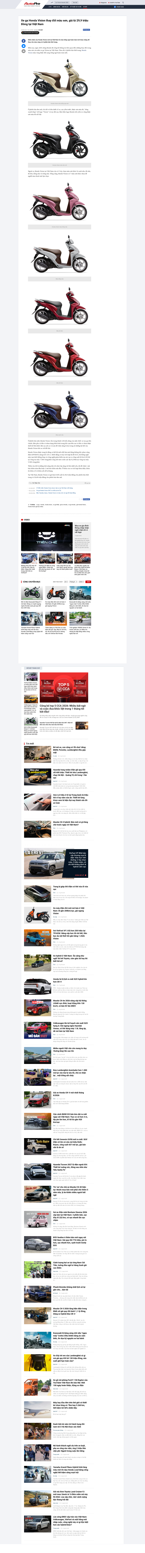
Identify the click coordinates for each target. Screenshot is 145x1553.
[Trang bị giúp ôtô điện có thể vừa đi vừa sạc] (37, 893)
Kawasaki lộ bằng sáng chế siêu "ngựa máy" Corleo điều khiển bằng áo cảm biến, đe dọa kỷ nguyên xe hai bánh (80, 605)
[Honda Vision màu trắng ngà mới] (59, 78)
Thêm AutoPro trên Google (31, 32)
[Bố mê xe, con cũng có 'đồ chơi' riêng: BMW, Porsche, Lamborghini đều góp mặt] (37, 754)
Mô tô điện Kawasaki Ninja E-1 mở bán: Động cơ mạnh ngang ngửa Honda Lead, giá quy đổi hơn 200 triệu (31, 605)
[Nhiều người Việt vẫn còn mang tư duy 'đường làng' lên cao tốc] (37, 1055)
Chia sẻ (87, 29)
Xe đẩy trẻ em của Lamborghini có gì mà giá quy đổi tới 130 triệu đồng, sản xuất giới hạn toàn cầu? (69, 1358)
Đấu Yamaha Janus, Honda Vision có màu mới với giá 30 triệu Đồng (56, 493)
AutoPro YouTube (115, 2)
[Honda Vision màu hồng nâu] (59, 202)
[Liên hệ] (24, 51)
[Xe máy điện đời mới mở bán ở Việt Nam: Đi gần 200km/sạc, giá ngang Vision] (56, 593)
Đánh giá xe (56, 6)
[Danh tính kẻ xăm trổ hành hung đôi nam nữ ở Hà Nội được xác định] (37, 1431)
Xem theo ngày (58, 582)
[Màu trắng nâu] (59, 254)
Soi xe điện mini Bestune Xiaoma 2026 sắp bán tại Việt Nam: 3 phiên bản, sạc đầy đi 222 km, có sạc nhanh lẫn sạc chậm (70, 1216)
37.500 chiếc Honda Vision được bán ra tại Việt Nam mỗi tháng (54, 488)
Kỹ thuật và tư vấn (75, 6)
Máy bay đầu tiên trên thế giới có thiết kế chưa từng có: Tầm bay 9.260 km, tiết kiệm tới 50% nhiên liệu (70, 1405)
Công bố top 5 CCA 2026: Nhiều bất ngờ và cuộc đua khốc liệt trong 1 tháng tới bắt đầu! (63, 708)
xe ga (38, 504)
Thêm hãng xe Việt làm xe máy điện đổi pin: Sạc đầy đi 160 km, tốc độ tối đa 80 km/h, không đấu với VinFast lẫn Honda (56, 630)
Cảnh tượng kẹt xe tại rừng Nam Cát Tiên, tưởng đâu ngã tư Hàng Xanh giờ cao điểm (70, 1265)
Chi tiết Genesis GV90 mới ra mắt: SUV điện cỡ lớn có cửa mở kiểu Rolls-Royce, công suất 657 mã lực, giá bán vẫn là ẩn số (70, 1143)
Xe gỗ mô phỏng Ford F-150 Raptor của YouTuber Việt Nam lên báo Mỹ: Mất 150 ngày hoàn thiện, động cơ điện (70, 1383)
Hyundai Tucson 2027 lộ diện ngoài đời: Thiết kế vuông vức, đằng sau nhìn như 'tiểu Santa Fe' (70, 1167)
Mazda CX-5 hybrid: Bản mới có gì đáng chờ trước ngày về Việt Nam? (70, 823)
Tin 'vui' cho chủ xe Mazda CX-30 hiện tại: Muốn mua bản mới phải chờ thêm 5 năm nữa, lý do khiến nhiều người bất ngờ (70, 1191)
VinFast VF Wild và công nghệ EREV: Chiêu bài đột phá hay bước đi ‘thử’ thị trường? (47, 568)
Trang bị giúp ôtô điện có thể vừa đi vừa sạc (70, 887)
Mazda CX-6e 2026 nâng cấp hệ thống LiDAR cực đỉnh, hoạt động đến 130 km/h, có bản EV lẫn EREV (70, 1003)
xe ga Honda (72, 504)
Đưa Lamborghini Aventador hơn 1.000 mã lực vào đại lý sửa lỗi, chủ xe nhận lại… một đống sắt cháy (70, 1073)
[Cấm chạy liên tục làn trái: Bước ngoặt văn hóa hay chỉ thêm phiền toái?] (65, 558)
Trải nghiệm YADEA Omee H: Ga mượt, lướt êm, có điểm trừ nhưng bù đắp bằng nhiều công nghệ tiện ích (80, 630)
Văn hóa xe (65, 6)
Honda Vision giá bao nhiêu (35, 506)
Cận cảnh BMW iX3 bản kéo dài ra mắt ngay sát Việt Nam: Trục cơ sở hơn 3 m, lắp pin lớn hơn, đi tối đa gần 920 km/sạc (70, 1118)
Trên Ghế (75, 2)
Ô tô (50, 6)
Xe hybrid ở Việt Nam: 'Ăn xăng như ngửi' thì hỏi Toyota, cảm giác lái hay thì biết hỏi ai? (70, 958)
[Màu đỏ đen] (59, 306)
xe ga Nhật (56, 504)
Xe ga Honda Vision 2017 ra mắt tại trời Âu (48, 490)
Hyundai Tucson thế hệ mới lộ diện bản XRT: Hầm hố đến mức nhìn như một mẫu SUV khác (56, 723)
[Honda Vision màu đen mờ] (59, 140)
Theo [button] (59, 483)
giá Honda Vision (81, 504)
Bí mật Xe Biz (120, 7)
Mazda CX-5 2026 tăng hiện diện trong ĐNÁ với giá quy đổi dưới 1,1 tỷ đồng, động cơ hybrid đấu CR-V (70, 1311)
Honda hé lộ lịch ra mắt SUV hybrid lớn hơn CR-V (70, 980)
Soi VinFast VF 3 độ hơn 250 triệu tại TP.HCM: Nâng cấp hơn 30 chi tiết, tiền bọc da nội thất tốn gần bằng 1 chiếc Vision (70, 934)
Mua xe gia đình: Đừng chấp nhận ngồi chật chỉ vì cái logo (82, 529)
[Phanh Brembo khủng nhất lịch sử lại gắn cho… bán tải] (37, 1294)
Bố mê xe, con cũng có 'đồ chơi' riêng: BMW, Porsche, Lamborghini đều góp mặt (69, 750)
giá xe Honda (64, 504)
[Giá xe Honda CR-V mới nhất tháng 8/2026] (37, 1099)
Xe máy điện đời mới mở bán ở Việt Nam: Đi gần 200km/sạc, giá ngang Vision (55, 604)
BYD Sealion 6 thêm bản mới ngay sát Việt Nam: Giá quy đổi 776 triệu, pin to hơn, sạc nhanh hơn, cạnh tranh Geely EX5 (70, 1241)
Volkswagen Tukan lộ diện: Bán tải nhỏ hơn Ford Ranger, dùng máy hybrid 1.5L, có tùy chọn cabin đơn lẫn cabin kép (30, 709)
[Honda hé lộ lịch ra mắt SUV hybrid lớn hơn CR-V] (37, 986)
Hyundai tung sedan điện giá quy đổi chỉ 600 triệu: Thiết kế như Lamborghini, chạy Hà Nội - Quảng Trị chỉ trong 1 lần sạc (70, 774)
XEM (88, 582)
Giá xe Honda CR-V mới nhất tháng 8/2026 (68, 1093)
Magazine (104, 2)
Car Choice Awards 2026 (61, 2)
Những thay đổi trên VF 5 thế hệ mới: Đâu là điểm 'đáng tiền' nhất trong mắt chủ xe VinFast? (28, 569)
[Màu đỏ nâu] (59, 358)
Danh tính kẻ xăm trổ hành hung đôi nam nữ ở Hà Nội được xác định (68, 1425)
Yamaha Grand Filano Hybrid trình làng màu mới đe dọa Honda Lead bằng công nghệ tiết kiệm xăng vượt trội (32, 630)
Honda (42, 504)
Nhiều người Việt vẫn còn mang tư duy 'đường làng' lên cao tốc (70, 1049)
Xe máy (85, 6)
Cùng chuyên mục (31, 582)
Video (27, 520)
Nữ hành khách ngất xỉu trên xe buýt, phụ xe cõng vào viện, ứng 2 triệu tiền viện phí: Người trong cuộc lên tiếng (69, 1448)
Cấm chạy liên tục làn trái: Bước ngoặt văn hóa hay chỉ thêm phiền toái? (65, 567)
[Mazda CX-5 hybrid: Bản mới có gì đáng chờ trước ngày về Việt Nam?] (37, 829)
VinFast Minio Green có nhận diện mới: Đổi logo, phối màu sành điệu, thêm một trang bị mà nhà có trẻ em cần (30, 687)
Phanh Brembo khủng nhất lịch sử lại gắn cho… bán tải (69, 1288)
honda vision (48, 504)
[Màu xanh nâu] (59, 410)
